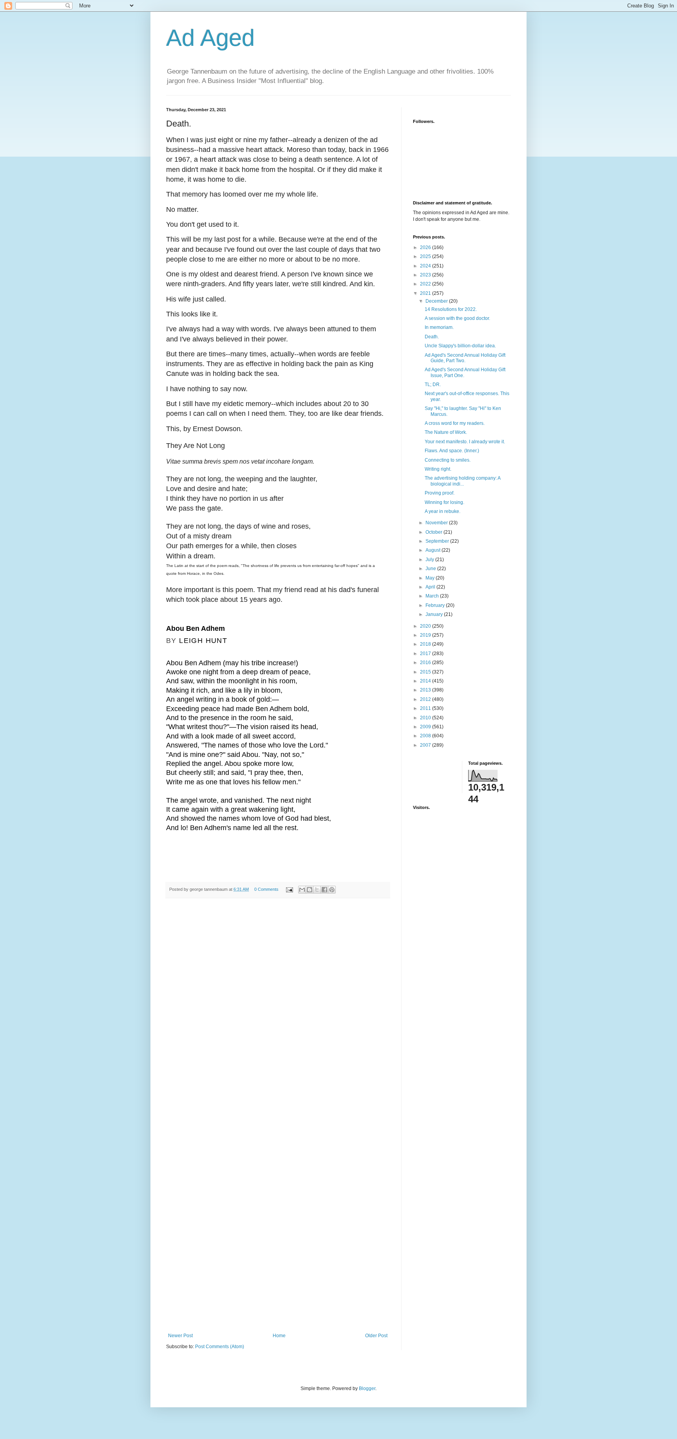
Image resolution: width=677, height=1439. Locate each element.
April (430, 587)
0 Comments (266, 889)
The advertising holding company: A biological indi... (462, 480)
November (437, 522)
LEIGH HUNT (203, 641)
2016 (426, 662)
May (430, 578)
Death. (432, 336)
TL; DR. (433, 384)
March (432, 596)
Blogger (367, 1388)
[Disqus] (277, 1012)
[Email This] (302, 890)
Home (279, 1335)
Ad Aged (210, 38)
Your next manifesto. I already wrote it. (465, 441)
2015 (426, 672)
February (435, 605)
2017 (426, 653)
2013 (426, 690)
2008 (426, 735)
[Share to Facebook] (324, 890)
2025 (426, 256)
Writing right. (438, 469)
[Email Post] (289, 889)
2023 (426, 275)
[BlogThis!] (309, 890)
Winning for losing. (444, 502)
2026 (426, 247)
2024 (426, 266)
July (430, 559)
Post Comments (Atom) (219, 1346)
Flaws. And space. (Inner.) (452, 450)
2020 (426, 626)
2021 (426, 293)
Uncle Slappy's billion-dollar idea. (460, 345)
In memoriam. (439, 327)
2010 (426, 717)
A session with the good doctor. (457, 318)
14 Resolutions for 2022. (451, 309)
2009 (426, 726)
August (433, 550)
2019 (426, 635)
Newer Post (180, 1335)
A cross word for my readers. (455, 423)
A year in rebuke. (442, 511)
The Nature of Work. (446, 432)
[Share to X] (317, 890)
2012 (426, 699)
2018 (426, 644)
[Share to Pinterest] (332, 890)
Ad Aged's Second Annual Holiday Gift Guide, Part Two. (465, 357)
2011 (426, 708)
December (437, 301)
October (434, 532)
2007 (426, 745)
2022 (426, 284)
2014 (426, 681)
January (434, 614)
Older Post (376, 1335)
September (437, 541)
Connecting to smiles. (448, 460)
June (431, 568)
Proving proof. (439, 493)
